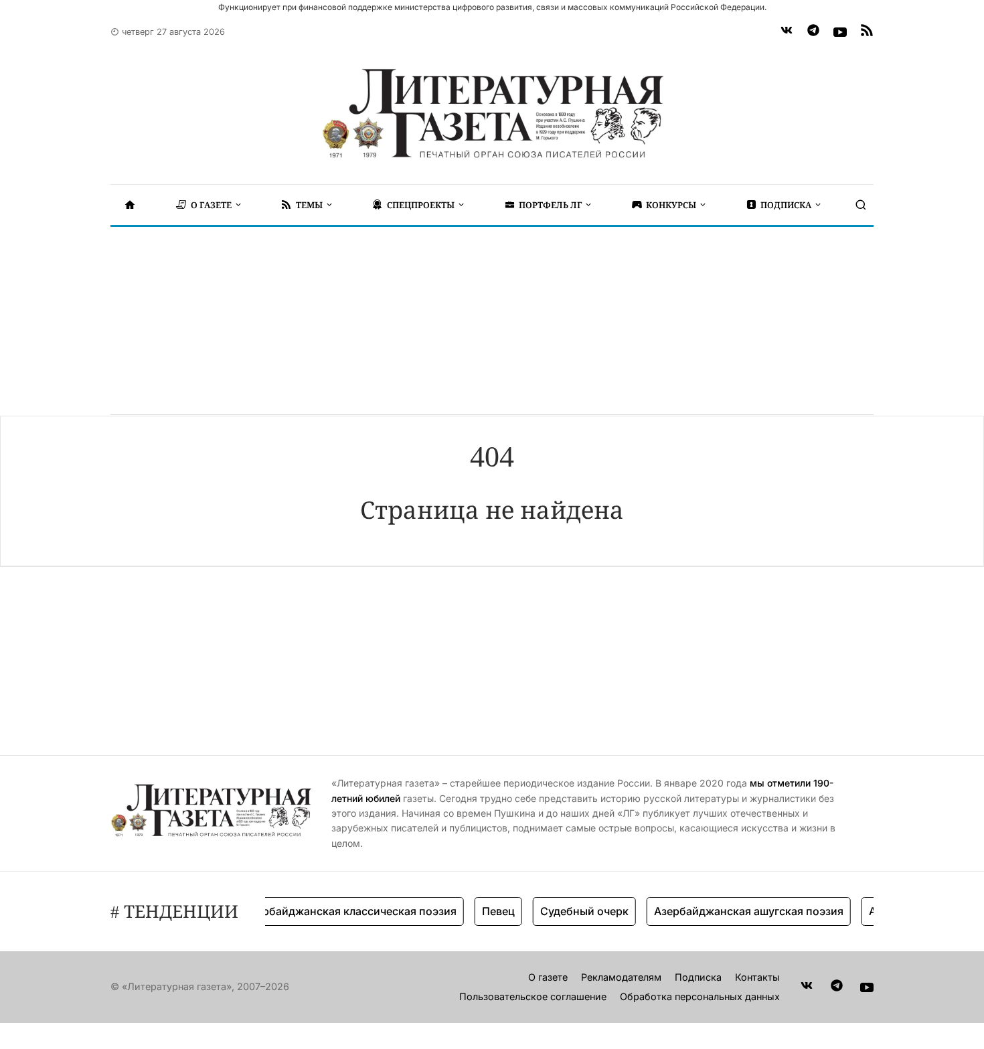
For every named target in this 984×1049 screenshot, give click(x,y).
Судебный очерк (573, 911)
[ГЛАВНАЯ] (129, 205)
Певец (487, 911)
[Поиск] (861, 205)
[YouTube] (840, 32)
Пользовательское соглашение (532, 996)
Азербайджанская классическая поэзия (338, 911)
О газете (548, 977)
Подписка (698, 977)
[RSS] (867, 32)
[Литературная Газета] (492, 114)
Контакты (757, 977)
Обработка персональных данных (700, 996)
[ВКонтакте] (786, 32)
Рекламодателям (621, 977)
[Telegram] (813, 32)
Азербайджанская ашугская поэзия (737, 911)
